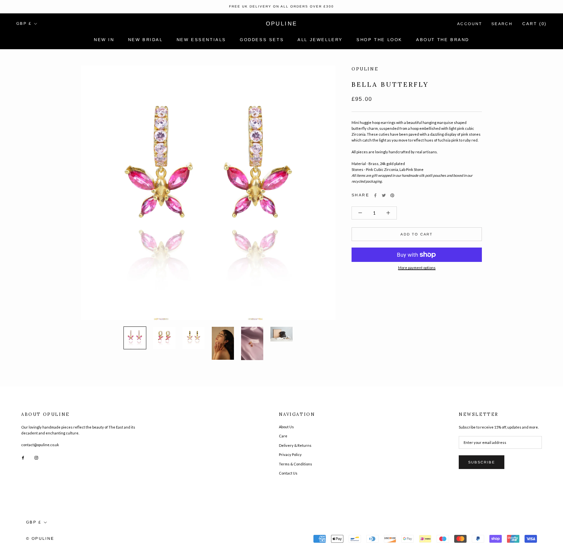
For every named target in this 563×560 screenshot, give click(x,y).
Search (501, 24)
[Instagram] (36, 457)
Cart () (534, 23)
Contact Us (288, 473)
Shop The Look (379, 39)
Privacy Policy (290, 454)
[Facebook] (375, 195)
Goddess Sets (262, 39)
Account (469, 24)
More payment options (417, 267)
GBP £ (24, 23)
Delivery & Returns (295, 445)
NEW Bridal (145, 39)
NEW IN (104, 39)
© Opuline (40, 538)
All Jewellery (320, 39)
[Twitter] (384, 195)
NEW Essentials (201, 39)
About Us (286, 427)
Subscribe (481, 462)
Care (283, 436)
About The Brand (442, 39)
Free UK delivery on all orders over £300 (281, 6)
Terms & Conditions (295, 464)
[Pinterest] (392, 195)
